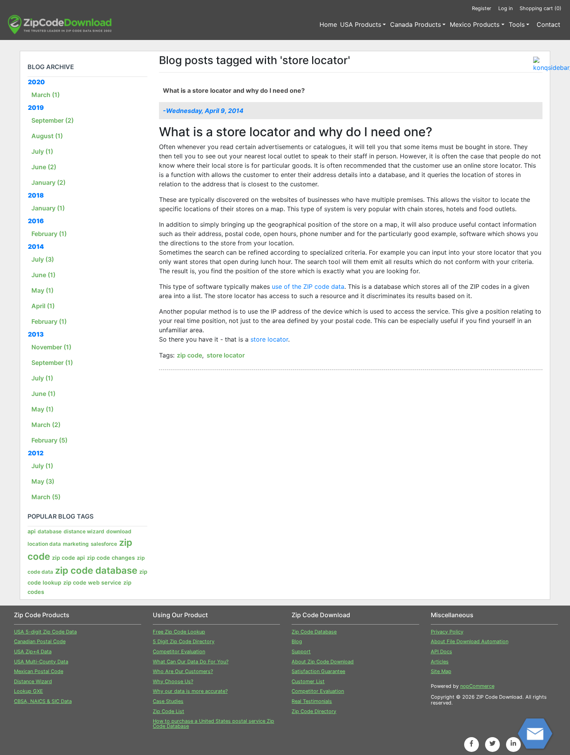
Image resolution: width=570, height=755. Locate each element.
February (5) (49, 440)
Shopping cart (540, 8)
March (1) (45, 95)
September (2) (52, 120)
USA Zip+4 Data (33, 651)
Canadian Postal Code (40, 641)
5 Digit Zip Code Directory (183, 641)
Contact (548, 24)
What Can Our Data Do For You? (190, 662)
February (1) (49, 234)
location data (44, 544)
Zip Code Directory (314, 711)
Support (301, 651)
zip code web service (92, 582)
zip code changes (111, 557)
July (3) (42, 259)
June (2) (43, 167)
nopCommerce (477, 686)
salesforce (104, 544)
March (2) (45, 425)
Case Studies (168, 701)
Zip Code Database (314, 632)
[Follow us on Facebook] (471, 743)
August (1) (47, 136)
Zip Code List (168, 711)
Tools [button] (517, 24)
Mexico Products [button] (474, 24)
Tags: (166, 355)
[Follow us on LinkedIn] (513, 743)
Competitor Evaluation (179, 651)
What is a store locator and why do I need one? (234, 90)
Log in (505, 8)
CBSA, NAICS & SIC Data (43, 701)
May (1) (42, 290)
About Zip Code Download (323, 662)
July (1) (42, 151)
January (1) (48, 208)
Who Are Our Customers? (183, 671)
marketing (76, 544)
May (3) (42, 481)
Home (328, 24)
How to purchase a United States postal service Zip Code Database (213, 723)
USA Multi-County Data (41, 662)
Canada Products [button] (415, 24)
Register (481, 8)
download (118, 531)
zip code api (68, 557)
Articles (440, 662)
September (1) (52, 362)
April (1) (43, 306)
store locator (269, 339)
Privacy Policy (447, 632)
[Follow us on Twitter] (492, 743)
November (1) (51, 347)
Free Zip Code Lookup (179, 632)
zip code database (96, 570)
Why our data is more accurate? (190, 691)
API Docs (441, 651)
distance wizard (84, 531)
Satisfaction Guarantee (318, 671)
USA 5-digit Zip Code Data (45, 632)
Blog (297, 641)
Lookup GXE (28, 691)
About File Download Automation (469, 641)
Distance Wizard (33, 681)
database (50, 531)
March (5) (45, 497)
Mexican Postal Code (38, 671)
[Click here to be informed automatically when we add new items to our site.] (537, 61)
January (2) (48, 182)
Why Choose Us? (173, 681)
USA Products (360, 24)
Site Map (441, 671)
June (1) (43, 275)
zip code (189, 355)
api (32, 531)
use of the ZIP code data (307, 286)
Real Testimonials (312, 701)
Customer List (308, 681)
